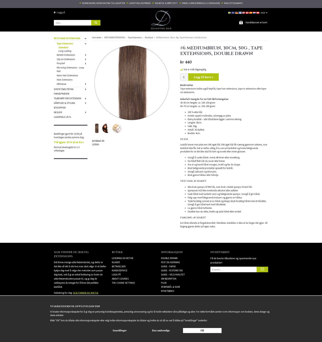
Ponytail (61, 63)
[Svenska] (230, 12)
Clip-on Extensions (66, 59)
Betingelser (119, 266)
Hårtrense (61, 84)
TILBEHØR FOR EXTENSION (67, 98)
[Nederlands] (254, 12)
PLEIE (164, 282)
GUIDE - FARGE (168, 266)
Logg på (61, 12)
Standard (63, 47)
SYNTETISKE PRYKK (63, 89)
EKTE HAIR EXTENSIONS (67, 38)
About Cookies (120, 278)
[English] (233, 12)
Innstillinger (120, 330)
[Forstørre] (131, 82)
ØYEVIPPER (60, 107)
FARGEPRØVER (61, 93)
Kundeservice (119, 270)
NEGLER (58, 112)
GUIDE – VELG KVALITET (173, 274)
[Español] (251, 12)
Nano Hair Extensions (67, 75)
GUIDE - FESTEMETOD (172, 270)
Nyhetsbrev (167, 291)
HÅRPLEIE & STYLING (64, 103)
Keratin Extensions (66, 55)
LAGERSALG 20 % (62, 117)
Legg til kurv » (203, 77)
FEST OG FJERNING (170, 262)
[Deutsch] (237, 12)
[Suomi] (240, 12)
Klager (116, 262)
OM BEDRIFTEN (168, 278)
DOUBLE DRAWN (169, 258)
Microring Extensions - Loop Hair (70, 69)
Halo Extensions (64, 79)
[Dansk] (247, 12)
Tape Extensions (65, 43)
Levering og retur (122, 258)
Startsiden (96, 37)
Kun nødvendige (161, 330)
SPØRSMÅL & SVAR (170, 286)
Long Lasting (65, 51)
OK (202, 330)
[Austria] (258, 12)
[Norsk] (244, 12)
